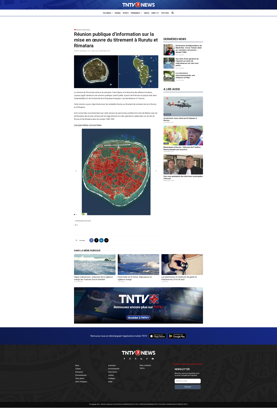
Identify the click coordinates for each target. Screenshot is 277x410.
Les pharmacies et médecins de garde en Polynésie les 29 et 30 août (179, 278)
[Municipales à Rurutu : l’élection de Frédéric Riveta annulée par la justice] (183, 135)
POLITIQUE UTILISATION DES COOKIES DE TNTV (173, 404)
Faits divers (167, 114)
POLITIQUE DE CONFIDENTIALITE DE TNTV (126, 404)
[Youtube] (152, 359)
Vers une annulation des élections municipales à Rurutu (183, 177)
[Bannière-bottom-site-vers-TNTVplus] (138, 323)
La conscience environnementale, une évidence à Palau (185, 75)
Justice (166, 143)
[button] (172, 12)
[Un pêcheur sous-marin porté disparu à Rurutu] (183, 106)
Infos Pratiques (84, 30)
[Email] (106, 240)
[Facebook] (91, 240)
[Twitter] (135, 359)
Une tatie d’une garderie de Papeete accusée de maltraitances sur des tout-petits (187, 62)
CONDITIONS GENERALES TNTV (148, 404)
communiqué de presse (83, 221)
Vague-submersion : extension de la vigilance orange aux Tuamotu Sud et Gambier (93, 278)
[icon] (75, 30)
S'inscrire (187, 387)
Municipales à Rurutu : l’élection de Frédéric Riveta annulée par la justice (182, 148)
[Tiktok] (147, 359)
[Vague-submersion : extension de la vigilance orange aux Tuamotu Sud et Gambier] (95, 264)
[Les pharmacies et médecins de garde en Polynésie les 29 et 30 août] (182, 264)
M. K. (76, 225)
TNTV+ (142, 368)
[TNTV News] (138, 352)
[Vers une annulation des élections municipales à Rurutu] (183, 164)
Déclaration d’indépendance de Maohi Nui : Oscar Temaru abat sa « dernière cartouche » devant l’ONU (189, 48)
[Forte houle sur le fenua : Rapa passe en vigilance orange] (138, 264)
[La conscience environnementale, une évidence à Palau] (169, 76)
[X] (96, 240)
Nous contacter (145, 365)
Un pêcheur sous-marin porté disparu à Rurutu (180, 119)
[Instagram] (130, 359)
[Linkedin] (101, 240)
